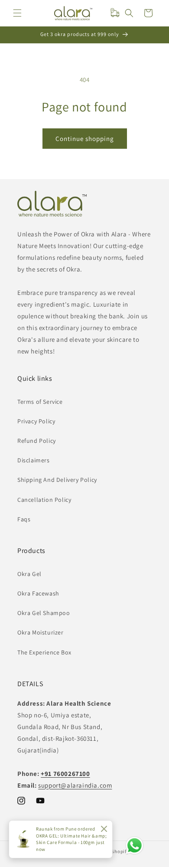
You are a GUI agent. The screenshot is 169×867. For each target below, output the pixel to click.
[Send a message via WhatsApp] (134, 845)
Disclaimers (33, 460)
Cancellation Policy (44, 500)
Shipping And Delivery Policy (57, 480)
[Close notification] (104, 829)
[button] (17, 13)
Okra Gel (29, 574)
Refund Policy (36, 441)
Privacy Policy (36, 421)
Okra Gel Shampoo (43, 613)
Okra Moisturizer (40, 632)
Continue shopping (84, 138)
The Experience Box (44, 652)
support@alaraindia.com (75, 785)
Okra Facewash (38, 593)
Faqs (23, 519)
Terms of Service (40, 402)
